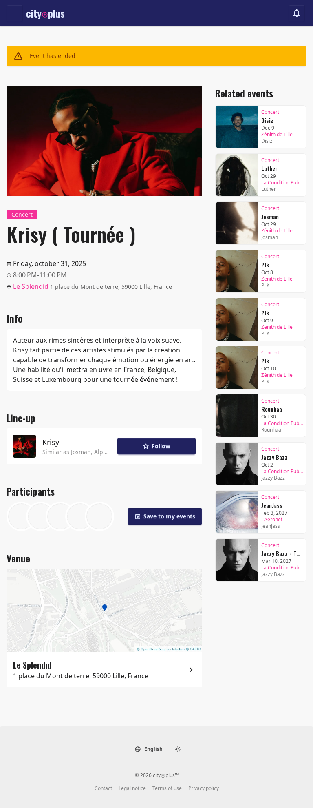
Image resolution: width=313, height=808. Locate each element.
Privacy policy (203, 788)
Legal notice (132, 788)
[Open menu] (15, 13)
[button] (148, 749)
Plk (265, 264)
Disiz (267, 120)
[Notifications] (297, 13)
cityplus (45, 13)
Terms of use (167, 788)
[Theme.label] (177, 749)
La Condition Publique (282, 182)
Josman (81, 452)
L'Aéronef (271, 519)
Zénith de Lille (277, 134)
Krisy (50, 442)
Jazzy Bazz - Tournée (282, 553)
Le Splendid (30, 286)
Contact (103, 788)
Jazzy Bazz (274, 457)
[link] (260, 126)
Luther (269, 168)
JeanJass (271, 505)
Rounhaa (271, 409)
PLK (265, 285)
